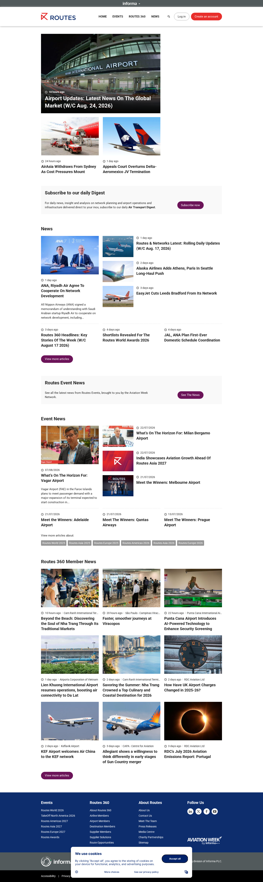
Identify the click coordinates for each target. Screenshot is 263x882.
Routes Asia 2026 (163, 543)
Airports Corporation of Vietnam (79, 679)
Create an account (206, 16)
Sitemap (143, 842)
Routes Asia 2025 (79, 543)
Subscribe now (190, 205)
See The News (190, 395)
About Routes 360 (100, 810)
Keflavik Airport (70, 746)
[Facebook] (207, 811)
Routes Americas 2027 (54, 821)
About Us (144, 810)
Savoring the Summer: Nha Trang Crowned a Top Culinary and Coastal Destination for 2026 (131, 690)
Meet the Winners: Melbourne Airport (168, 482)
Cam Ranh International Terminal (83, 613)
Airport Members (100, 821)
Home (103, 16)
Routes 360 (137, 16)
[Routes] (58, 16)
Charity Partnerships (151, 837)
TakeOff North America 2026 (58, 815)
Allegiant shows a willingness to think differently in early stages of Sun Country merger (130, 756)
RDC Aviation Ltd (194, 679)
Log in (182, 16)
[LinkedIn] (190, 811)
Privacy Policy (70, 876)
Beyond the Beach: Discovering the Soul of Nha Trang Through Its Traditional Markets (69, 623)
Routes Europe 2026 (190, 543)
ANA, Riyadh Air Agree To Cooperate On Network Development (62, 290)
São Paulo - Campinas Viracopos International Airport (157, 613)
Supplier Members (100, 831)
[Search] (169, 16)
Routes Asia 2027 (51, 826)
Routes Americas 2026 (135, 543)
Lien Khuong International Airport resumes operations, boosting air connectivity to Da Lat (69, 690)
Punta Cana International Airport (206, 613)
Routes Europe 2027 (53, 831)
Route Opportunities (102, 842)
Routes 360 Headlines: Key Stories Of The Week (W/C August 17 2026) (64, 340)
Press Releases (148, 826)
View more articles (57, 359)
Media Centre (146, 831)
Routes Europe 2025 (106, 543)
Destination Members (102, 826)
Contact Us (145, 815)
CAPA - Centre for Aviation (138, 746)
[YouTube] (215, 811)
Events (117, 16)
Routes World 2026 (52, 810)
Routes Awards (50, 837)
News (155, 16)
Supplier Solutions (100, 837)
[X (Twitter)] (198, 811)
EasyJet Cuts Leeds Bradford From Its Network (176, 293)
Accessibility (48, 876)
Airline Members (99, 815)
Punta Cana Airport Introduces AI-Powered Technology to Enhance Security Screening (190, 623)
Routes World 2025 (53, 543)
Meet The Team (148, 821)
